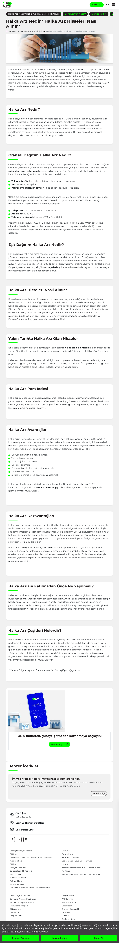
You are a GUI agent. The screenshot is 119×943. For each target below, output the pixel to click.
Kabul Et (98, 938)
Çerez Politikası (40, 931)
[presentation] (11, 786)
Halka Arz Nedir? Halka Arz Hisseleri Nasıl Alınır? (33, 14)
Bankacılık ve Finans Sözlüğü (27, 31)
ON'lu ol (96, 4)
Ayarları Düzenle (20, 938)
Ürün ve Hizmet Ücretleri (29, 823)
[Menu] (113, 5)
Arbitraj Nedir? (98, 14)
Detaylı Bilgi (98, 793)
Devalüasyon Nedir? (75, 14)
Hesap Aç (56, 744)
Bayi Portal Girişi (24, 829)
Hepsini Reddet (59, 938)
